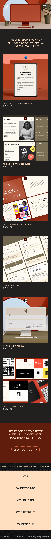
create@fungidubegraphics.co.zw (38, 537)
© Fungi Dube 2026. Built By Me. (12, 537)
